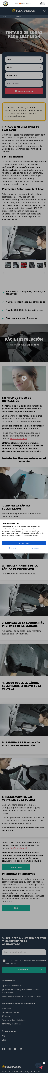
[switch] (42, 3)
